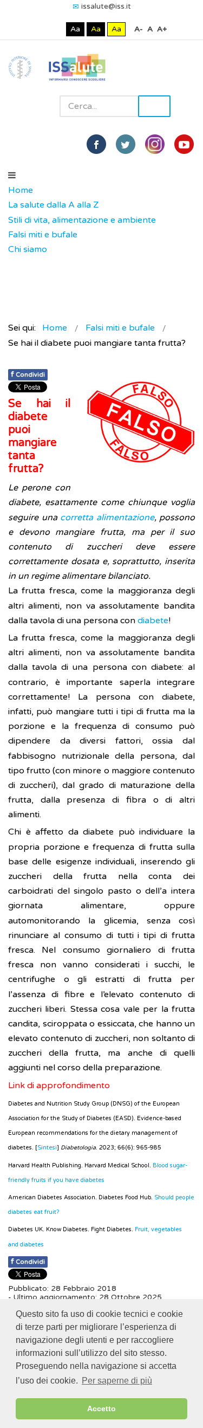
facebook (96, 144)
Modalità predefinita (39, 29)
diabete (152, 620)
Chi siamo (27, 249)
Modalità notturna (55, 29)
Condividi (28, 374)
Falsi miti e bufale (42, 234)
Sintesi (47, 1147)
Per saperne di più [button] (117, 1380)
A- (138, 29)
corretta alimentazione (107, 517)
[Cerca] (13, 264)
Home (20, 190)
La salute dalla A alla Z (53, 204)
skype (184, 144)
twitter (125, 144)
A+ (162, 29)
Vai (154, 106)
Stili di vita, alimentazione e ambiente (82, 220)
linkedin (155, 144)
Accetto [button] (101, 1408)
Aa (75, 29)
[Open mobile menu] (12, 175)
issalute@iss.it (106, 6)
